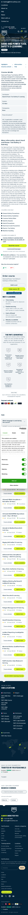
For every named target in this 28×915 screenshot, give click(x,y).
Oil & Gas (17, 828)
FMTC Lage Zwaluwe (19, 720)
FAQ (2, 11)
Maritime (17, 833)
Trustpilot (3, 777)
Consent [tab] (5, 433)
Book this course (14, 245)
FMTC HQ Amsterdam (19, 723)
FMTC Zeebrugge (18, 696)
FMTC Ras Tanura (6, 735)
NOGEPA (3, 831)
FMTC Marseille (5, 721)
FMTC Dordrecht (18, 726)
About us (4, 8)
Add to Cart (19, 536)
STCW (2, 835)
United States (18, 846)
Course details (8, 493)
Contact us (5, 21)
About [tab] (23, 433)
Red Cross (3, 840)
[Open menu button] (25, 31)
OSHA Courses (16, 37)
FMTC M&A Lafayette (4, 708)
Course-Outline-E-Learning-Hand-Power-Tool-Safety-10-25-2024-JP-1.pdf (14, 239)
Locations (4, 5)
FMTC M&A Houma (6, 700)
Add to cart (13, 285)
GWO (2, 833)
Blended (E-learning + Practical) (6, 849)
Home (3, 37)
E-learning (3, 852)
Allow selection (14, 485)
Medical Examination (6, 886)
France (16, 853)
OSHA (2, 838)
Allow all (14, 480)
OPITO (2, 828)
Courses (8, 37)
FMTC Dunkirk (5, 716)
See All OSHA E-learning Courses (14, 676)
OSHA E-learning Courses (8, 39)
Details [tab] (14, 433)
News (3, 15)
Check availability (20, 493)
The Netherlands (19, 848)
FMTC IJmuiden (17, 728)
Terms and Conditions (6, 888)
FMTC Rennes (5, 719)
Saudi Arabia (18, 850)
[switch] (24, 464)
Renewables (18, 831)
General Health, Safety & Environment (20, 836)
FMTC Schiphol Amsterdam (17, 717)
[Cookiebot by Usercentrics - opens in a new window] (19, 429)
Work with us (5, 18)
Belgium (17, 855)
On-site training (5, 846)
